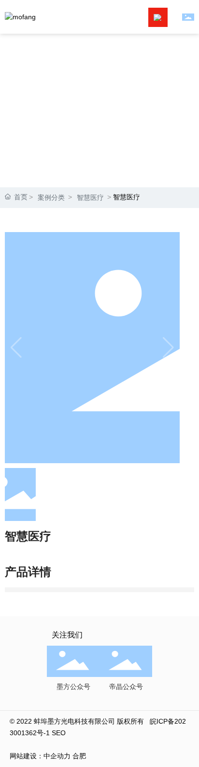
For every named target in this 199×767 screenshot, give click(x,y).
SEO (59, 733)
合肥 (79, 756)
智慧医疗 (90, 197)
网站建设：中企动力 (40, 756)
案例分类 (51, 197)
